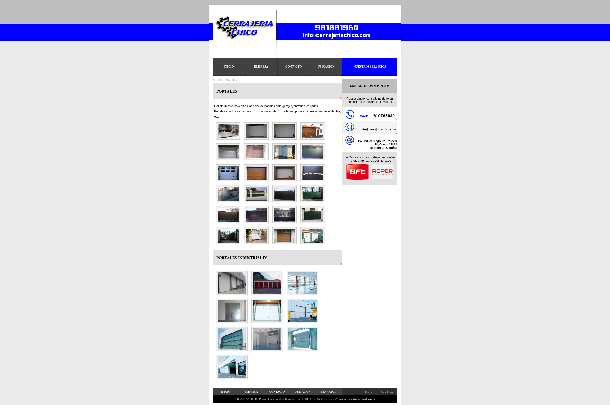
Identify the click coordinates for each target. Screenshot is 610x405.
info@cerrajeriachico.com (378, 129)
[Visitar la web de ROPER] (382, 179)
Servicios (218, 80)
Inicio (229, 67)
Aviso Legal (387, 392)
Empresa (261, 67)
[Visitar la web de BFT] (357, 179)
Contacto (293, 67)
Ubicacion (326, 67)
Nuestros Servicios (370, 67)
